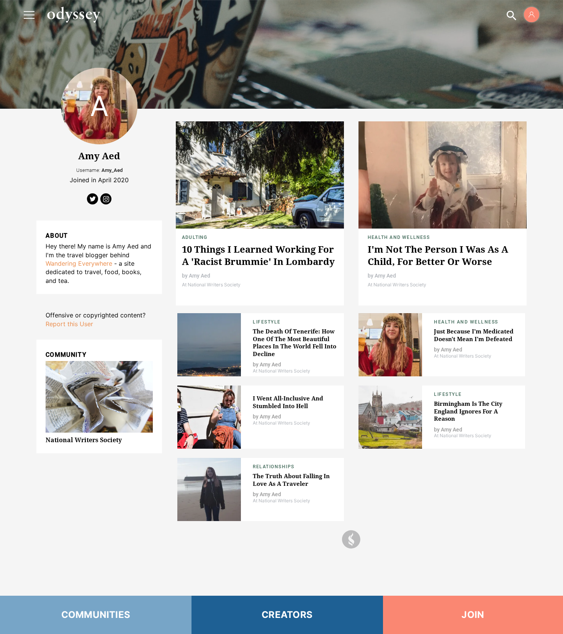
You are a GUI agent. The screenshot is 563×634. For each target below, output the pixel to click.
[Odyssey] (73, 15)
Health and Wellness (399, 237)
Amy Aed (199, 276)
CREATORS (287, 614)
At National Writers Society (211, 285)
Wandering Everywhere (79, 263)
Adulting (195, 237)
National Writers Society (84, 440)
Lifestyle (267, 322)
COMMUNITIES (96, 614)
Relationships (274, 466)
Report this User (69, 324)
